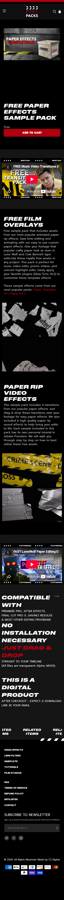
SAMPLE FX (11, 761)
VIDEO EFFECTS (13, 750)
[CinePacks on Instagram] (20, 839)
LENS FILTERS (12, 755)
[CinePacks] (32, 11)
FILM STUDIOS (13, 773)
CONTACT (10, 805)
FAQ (6, 782)
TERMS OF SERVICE (15, 788)
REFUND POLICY (13, 793)
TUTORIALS (11, 767)
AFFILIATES (11, 799)
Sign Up (57, 828)
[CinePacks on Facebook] (13, 839)
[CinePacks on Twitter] (6, 839)
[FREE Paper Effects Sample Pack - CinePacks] (32, 60)
